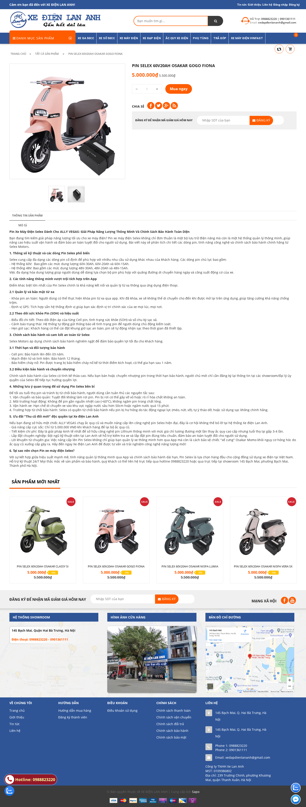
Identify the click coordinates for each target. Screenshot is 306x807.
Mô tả (22, 225)
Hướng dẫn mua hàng (74, 710)
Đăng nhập (280, 4)
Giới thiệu (254, 4)
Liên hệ (267, 4)
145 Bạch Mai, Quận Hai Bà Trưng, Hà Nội (43, 630)
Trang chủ (17, 710)
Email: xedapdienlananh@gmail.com (242, 757)
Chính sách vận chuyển (173, 717)
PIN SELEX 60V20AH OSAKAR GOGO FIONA (116, 566)
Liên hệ (14, 730)
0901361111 (238, 750)
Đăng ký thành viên (72, 717)
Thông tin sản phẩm (27, 215)
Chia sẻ (138, 106)
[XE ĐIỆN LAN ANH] (55, 19)
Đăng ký (294, 4)
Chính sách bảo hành (172, 730)
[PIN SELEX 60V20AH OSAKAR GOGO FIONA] (116, 529)
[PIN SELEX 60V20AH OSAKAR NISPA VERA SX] (263, 529)
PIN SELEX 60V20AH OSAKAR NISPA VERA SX (263, 566)
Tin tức (242, 4)
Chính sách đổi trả (170, 724)
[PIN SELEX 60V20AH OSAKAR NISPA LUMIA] (190, 529)
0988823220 (238, 745)
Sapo (195, 792)
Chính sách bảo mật (171, 737)
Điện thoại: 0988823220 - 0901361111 (40, 639)
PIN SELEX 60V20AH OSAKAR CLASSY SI (43, 566)
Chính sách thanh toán (173, 710)
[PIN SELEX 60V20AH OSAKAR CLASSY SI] (43, 529)
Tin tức (14, 724)
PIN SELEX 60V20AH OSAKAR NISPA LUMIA (190, 566)
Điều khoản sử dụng (122, 710)
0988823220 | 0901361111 (278, 19)
